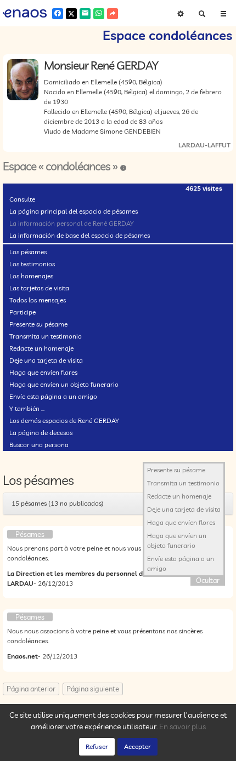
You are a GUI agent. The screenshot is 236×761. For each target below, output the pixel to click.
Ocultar (208, 580)
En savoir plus (182, 726)
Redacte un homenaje (41, 348)
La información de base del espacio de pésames (79, 235)
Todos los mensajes (37, 300)
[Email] (85, 13)
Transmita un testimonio (45, 336)
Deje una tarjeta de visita (46, 360)
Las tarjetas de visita (39, 288)
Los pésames (28, 252)
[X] (71, 13)
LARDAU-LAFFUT (204, 145)
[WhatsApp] (98, 13)
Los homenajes (31, 276)
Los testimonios (32, 264)
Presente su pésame (38, 324)
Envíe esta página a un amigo (53, 396)
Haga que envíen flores (43, 372)
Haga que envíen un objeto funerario (64, 384)
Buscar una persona (39, 444)
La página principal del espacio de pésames (73, 211)
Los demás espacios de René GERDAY (64, 420)
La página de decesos (40, 432)
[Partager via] (112, 13)
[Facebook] (57, 13)
